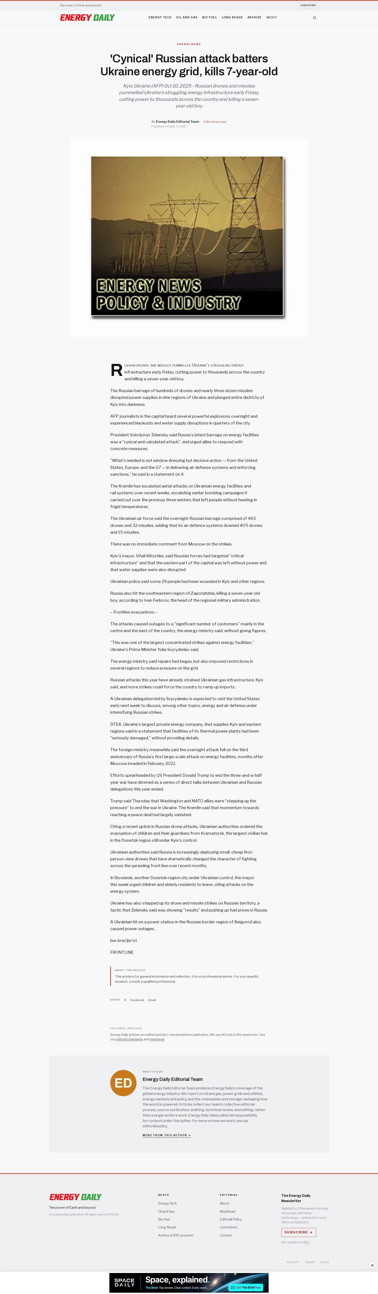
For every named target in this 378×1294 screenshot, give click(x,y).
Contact (226, 1235)
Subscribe (308, 5)
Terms (310, 1262)
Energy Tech (160, 17)
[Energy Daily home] (88, 18)
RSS (306, 1242)
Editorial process (215, 121)
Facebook (137, 1000)
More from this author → (167, 1135)
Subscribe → (299, 1232)
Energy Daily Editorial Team (177, 122)
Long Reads (232, 17)
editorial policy (155, 1126)
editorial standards (129, 1039)
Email (152, 1000)
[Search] (314, 18)
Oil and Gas (187, 17)
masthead (156, 1039)
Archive (254, 17)
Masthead (227, 1211)
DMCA (324, 1262)
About (271, 17)
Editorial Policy (231, 1219)
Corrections (228, 1227)
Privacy (293, 1262)
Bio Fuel (209, 17)
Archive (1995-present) (175, 1235)
